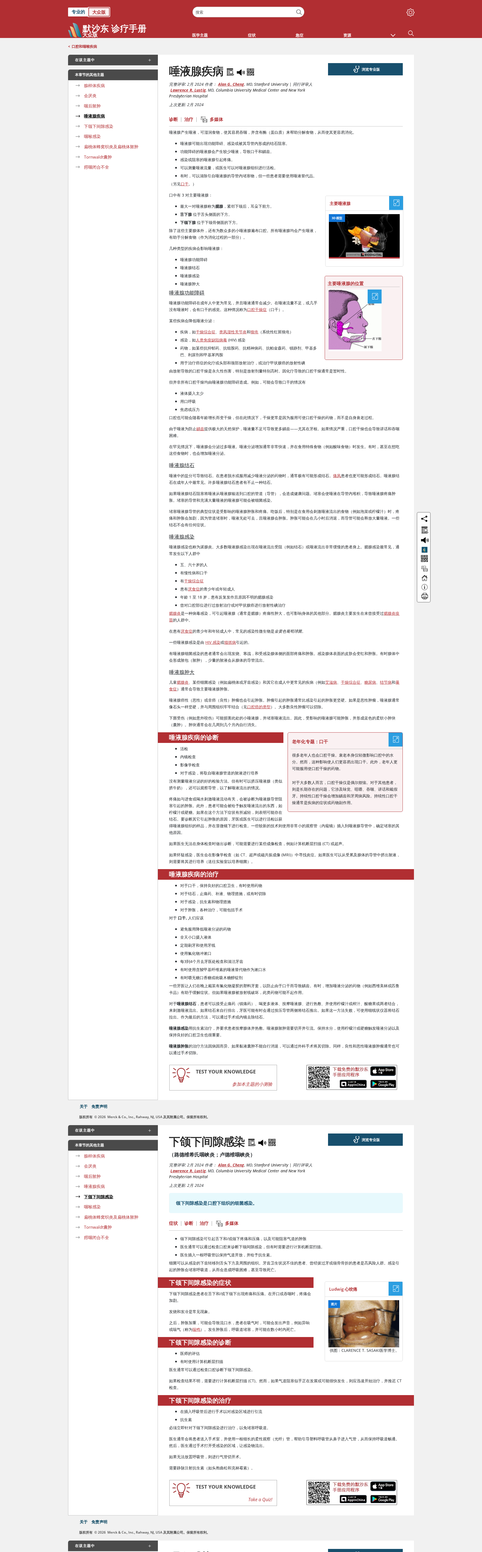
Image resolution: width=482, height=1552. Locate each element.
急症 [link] (299, 35)
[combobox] (248, 12)
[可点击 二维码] (424, 559)
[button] (393, 32)
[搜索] (299, 12)
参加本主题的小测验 (252, 1084)
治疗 (188, 119)
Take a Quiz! (260, 1499)
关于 (84, 1106)
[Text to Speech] (241, 70)
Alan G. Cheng (231, 84)
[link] (127, 12)
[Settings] (409, 11)
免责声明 (99, 1106)
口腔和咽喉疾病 (84, 46)
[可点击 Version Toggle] (424, 550)
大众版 (99, 12)
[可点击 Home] (424, 580)
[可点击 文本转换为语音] (424, 540)
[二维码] (250, 71)
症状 (173, 1223)
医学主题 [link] (200, 35)
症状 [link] (252, 35)
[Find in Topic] (231, 70)
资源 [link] (347, 35)
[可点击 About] (424, 590)
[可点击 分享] (424, 519)
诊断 (173, 119)
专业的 (78, 12)
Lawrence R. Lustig (188, 90)
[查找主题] (424, 529)
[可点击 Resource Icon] (424, 571)
